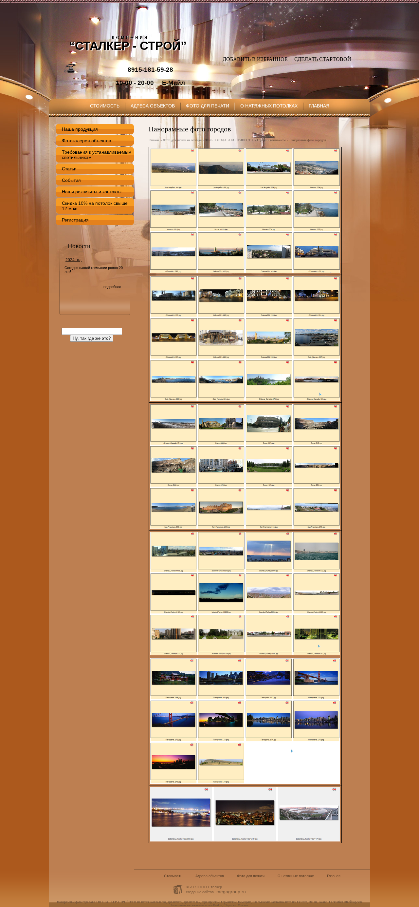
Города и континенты (271, 140)
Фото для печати (207, 105)
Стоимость (104, 105)
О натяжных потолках (269, 105)
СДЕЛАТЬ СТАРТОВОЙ (322, 59)
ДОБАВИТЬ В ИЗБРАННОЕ (255, 59)
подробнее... (113, 287)
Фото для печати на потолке (182, 140)
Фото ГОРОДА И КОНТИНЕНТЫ (229, 140)
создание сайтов (200, 892)
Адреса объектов (153, 105)
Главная (319, 105)
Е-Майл (173, 82)
